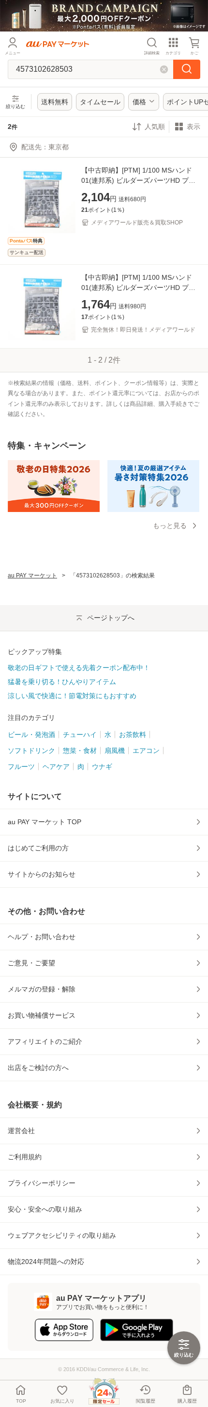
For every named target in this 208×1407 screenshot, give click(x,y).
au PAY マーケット (32, 575)
